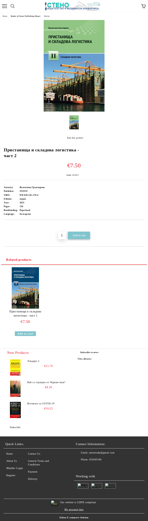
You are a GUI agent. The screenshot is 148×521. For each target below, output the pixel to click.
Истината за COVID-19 (40, 403)
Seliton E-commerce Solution (74, 517)
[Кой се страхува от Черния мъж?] (15, 389)
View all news (85, 359)
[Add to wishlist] (141, 226)
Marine (47, 16)
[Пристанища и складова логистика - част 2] (74, 110)
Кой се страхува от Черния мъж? (46, 382)
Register (10, 475)
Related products (19, 259)
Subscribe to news (89, 352)
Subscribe (15, 427)
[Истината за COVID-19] (15, 410)
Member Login (14, 468)
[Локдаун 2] (15, 367)
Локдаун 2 (33, 361)
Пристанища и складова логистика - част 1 (25, 313)
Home (5, 16)
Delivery (33, 479)
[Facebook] (80, 467)
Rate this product (75, 138)
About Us (11, 461)
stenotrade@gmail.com (101, 452)
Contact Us (34, 453)
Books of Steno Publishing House (25, 16)
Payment (33, 471)
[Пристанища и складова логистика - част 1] (25, 307)
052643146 (95, 459)
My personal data (74, 509)
